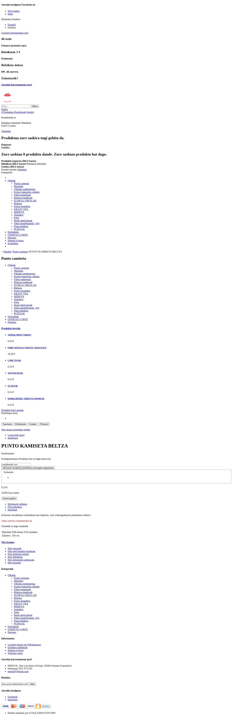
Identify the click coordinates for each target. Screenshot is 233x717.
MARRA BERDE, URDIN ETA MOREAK (26, 398)
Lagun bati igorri (16, 435)
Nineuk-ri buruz (16, 240)
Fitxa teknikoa (15, 507)
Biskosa (18, 203)
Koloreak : (9, 472)
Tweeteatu (7, 424)
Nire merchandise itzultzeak (21, 551)
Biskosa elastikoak (23, 197)
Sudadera (18, 215)
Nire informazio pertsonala (21, 559)
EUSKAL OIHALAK (25, 200)
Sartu (10, 14)
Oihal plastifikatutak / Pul (26, 223)
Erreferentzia (7, 453)
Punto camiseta (21, 183)
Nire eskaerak (14, 548)
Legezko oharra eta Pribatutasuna (24, 644)
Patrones (12, 237)
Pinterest (44, 424)
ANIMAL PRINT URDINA (19, 335)
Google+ (33, 424)
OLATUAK (13, 386)
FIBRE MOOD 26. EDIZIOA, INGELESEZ (27, 348)
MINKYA (19, 212)
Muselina (18, 186)
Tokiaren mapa (15, 653)
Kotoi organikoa (22, 206)
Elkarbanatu (20, 424)
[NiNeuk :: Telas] (25, 103)
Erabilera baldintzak (18, 647)
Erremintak (13, 232)
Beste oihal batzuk (23, 220)
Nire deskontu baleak (18, 554)
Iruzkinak (12, 509)
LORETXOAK (14, 360)
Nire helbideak (15, 557)
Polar (16, 217)
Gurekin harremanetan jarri (14, 33)
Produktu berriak (10, 328)
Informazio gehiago (17, 504)
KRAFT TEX (21, 209)
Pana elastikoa (21, 226)
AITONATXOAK (15, 373)
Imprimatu (13, 438)
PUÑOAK (19, 229)
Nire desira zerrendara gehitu (15, 429)
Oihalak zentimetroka (24, 189)
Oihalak (12, 180)
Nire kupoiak (14, 562)
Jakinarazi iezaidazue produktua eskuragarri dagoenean (28, 468)
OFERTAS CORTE (18, 235)
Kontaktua (13, 243)
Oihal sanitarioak (22, 195)
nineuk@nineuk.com (18, 671)
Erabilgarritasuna (10, 458)
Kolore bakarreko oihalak (26, 192)
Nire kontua (7, 542)
